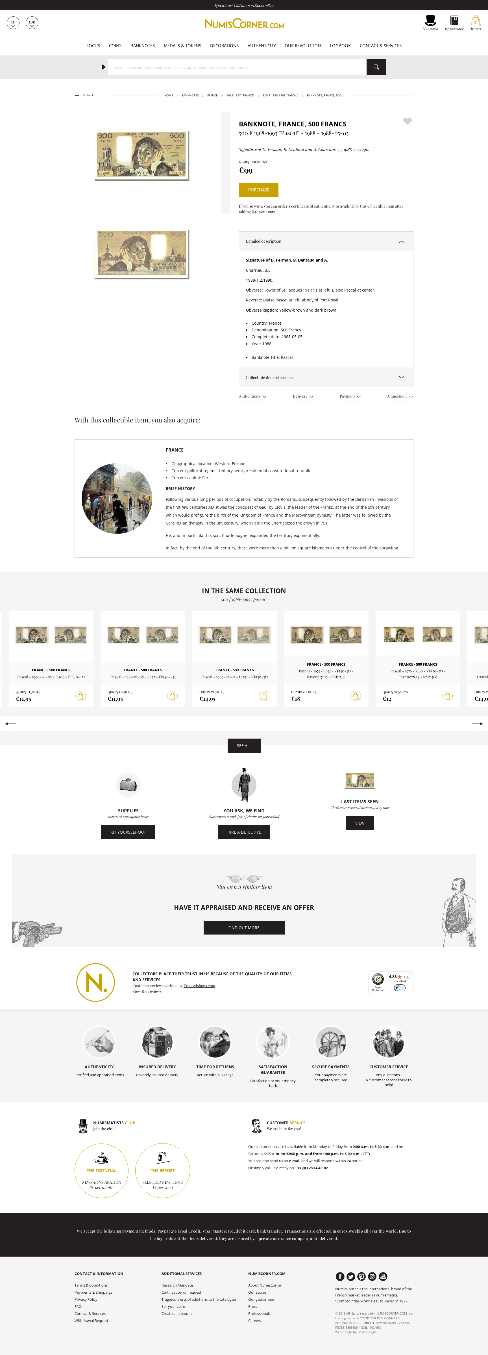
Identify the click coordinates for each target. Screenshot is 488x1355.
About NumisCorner (265, 1285)
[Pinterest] (362, 1276)
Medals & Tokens (182, 45)
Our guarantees (261, 1299)
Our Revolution (303, 45)
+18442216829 (262, 5)
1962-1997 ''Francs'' (240, 95)
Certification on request (181, 1292)
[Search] (376, 67)
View (360, 823)
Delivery (300, 395)
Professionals (259, 1313)
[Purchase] (80, 696)
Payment (348, 395)
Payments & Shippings (93, 1292)
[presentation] (10, 724)
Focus (93, 45)
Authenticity (262, 45)
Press (252, 1306)
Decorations (224, 45)
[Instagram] (372, 1276)
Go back (87, 95)
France (212, 95)
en (13, 22)
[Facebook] (340, 1276)
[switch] (400, 987)
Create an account (177, 1313)
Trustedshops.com (199, 985)
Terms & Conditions (91, 1285)
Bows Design (367, 1332)
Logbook (340, 45)
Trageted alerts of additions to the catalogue (199, 1299)
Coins (115, 45)
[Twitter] (351, 1276)
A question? (397, 395)
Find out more (244, 927)
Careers (254, 1320)
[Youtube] (383, 1276)
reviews (155, 991)
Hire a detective (244, 832)
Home (169, 95)
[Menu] (410, 974)
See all (244, 745)
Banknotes (142, 45)
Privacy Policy (86, 1299)
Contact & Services (381, 45)
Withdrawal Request (91, 1320)
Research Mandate (177, 1285)
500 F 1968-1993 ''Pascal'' (280, 95)
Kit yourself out (128, 832)
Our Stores (257, 1292)
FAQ (78, 1306)
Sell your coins (174, 1306)
